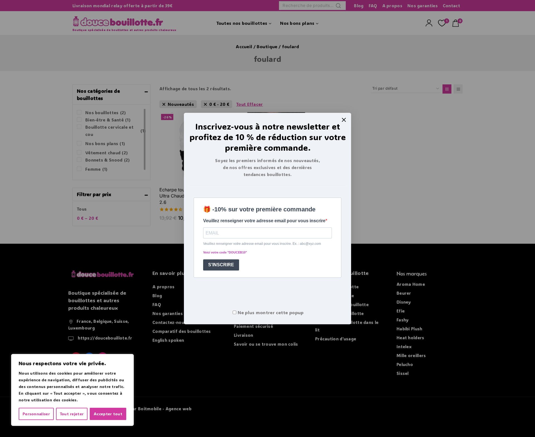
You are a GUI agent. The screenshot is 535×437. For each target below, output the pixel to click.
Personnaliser (36, 413)
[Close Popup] (344, 120)
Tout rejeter (72, 413)
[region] (72, 390)
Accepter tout (108, 413)
